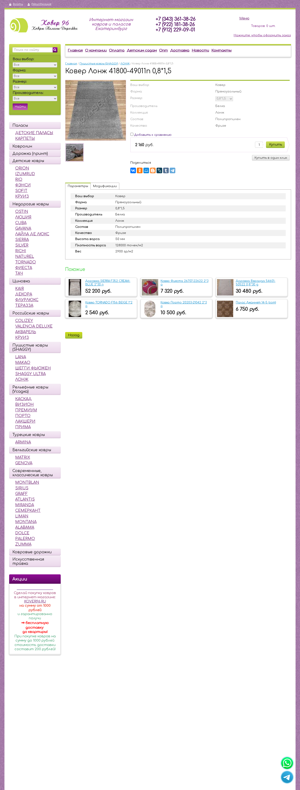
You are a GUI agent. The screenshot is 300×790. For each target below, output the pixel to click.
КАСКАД (23, 399)
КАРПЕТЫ (25, 139)
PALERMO (25, 539)
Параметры (78, 186)
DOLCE (22, 533)
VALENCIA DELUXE (33, 326)
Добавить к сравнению (152, 135)
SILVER (21, 245)
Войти (18, 4)
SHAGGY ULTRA (30, 374)
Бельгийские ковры (31, 450)
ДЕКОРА (23, 294)
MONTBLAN (27, 482)
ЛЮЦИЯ (23, 217)
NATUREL (24, 257)
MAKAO (22, 363)
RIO (18, 179)
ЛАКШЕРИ (25, 421)
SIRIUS (21, 488)
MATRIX (22, 457)
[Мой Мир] (146, 170)
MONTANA (26, 522)
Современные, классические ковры (32, 473)
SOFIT (21, 191)
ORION (22, 168)
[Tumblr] (166, 170)
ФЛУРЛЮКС (26, 300)
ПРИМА (23, 427)
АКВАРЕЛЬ (25, 332)
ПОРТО (22, 416)
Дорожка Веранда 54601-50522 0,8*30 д (255, 282)
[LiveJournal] (159, 170)
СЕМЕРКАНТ (28, 511)
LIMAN (21, 516)
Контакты (221, 50)
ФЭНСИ (23, 185)
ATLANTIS (25, 499)
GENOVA (23, 463)
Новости (200, 50)
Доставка (179, 50)
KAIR (19, 289)
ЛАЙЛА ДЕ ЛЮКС (32, 234)
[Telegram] (172, 170)
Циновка (21, 281)
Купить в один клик (271, 157)
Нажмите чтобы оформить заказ (262, 35)
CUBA (20, 223)
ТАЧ (19, 273)
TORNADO (25, 262)
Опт (163, 50)
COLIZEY (24, 321)
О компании (96, 50)
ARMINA (23, 442)
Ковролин (22, 146)
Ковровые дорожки (32, 552)
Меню (244, 18)
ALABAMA (24, 527)
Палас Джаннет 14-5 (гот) (256, 302)
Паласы (20, 125)
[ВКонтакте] (133, 170)
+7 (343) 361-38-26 (175, 19)
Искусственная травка (28, 561)
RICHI (20, 251)
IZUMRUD (25, 174)
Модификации (105, 186)
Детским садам (142, 50)
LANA (20, 357)
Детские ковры (28, 161)
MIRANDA (24, 505)
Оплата (116, 50)
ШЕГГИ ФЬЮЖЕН (33, 368)
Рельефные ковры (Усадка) (30, 389)
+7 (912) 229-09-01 (175, 30)
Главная (75, 50)
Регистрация (41, 4)
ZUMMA (23, 544)
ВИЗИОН (24, 404)
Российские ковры (30, 313)
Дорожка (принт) (30, 153)
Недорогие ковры (30, 204)
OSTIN (21, 212)
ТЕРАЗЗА (24, 305)
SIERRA (22, 240)
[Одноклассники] (139, 170)
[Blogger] (153, 170)
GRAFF (21, 494)
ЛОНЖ (21, 379)
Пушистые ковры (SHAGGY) (30, 347)
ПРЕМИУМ (26, 410)
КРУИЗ (22, 196)
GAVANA (23, 228)
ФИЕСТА (23, 268)
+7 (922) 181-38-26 (175, 24)
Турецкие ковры (28, 435)
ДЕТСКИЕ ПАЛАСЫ (34, 133)
